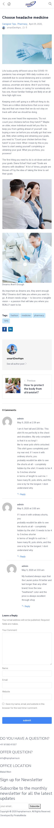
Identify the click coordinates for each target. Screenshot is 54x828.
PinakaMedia (20, 815)
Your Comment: (9, 630)
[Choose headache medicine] (4, 329)
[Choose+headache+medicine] (10, 329)
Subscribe (34, 806)
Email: (5, 680)
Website (6, 691)
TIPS (6, 321)
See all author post (16, 364)
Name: (5, 668)
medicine (26, 315)
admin (20, 418)
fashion (14, 315)
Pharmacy (22, 24)
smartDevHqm (14, 27)
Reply (23, 494)
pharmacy (39, 315)
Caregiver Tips (9, 24)
